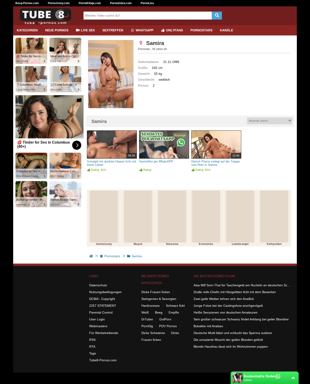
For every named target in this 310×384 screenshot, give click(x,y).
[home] (91, 256)
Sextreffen (112, 30)
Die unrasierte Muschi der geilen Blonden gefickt (228, 340)
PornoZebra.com (121, 3)
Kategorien (27, 30)
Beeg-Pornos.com (27, 3)
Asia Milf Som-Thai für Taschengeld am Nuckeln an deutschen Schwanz (242, 285)
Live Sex (87, 30)
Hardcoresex (150, 305)
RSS (92, 340)
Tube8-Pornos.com (103, 360)
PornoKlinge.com (90, 3)
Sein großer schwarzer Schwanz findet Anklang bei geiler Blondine (241, 319)
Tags (92, 353)
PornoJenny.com (59, 3)
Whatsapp (144, 30)
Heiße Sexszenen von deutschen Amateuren (226, 312)
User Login (97, 319)
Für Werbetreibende (103, 333)
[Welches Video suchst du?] (217, 16)
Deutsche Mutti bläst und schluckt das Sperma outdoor (233, 333)
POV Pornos (168, 326)
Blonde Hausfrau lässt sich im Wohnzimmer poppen (231, 346)
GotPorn (165, 319)
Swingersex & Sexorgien (158, 299)
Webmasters (98, 326)
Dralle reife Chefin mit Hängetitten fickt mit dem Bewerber (235, 292)
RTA (92, 346)
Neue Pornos (56, 30)
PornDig (147, 326)
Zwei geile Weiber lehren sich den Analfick (224, 299)
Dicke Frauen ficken (155, 292)
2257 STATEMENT (102, 305)
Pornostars (201, 30)
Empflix (174, 312)
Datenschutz (98, 285)
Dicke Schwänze (153, 333)
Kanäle (226, 30)
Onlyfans (174, 30)
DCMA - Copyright (102, 299)
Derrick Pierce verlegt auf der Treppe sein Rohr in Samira (215, 163)
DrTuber (147, 319)
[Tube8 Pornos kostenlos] (47, 23)
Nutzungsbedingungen (105, 292)
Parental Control (101, 312)
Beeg (158, 312)
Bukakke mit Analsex (208, 326)
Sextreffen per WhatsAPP (156, 161)
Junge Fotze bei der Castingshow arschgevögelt (228, 305)
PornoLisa (147, 3)
